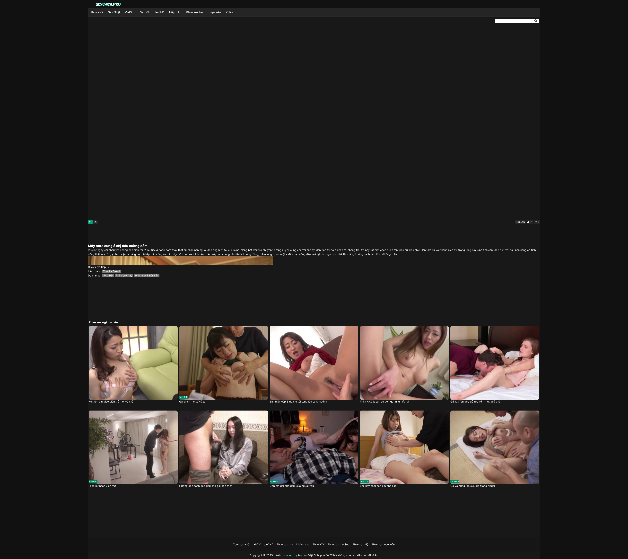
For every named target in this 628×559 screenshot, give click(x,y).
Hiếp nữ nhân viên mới (102, 485)
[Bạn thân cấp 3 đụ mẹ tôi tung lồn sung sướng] (314, 363)
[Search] (535, 20)
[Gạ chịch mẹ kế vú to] (223, 363)
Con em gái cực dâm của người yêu (292, 485)
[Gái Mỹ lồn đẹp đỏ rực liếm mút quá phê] (495, 363)
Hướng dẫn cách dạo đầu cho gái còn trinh (205, 485)
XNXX (229, 12)
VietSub (130, 12)
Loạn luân (215, 12)
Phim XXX (96, 12)
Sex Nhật (114, 12)
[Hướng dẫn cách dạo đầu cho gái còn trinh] (223, 447)
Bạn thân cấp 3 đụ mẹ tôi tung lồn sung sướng (298, 401)
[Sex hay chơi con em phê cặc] (404, 447)
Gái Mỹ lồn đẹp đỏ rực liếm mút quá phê (475, 401)
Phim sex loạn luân (383, 544)
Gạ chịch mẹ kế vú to (192, 401)
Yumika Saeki (111, 271)
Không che (302, 544)
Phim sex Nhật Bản (146, 275)
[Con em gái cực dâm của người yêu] (314, 447)
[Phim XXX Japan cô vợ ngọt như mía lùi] (404, 363)
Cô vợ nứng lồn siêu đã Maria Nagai (472, 485)
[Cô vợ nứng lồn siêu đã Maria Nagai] (495, 447)
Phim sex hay (195, 12)
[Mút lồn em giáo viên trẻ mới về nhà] (133, 363)
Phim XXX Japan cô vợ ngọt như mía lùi (384, 401)
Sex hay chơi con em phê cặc (378, 485)
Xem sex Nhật (241, 544)
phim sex (287, 555)
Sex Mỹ (145, 12)
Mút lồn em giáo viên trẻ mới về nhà (111, 401)
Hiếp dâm (175, 12)
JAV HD (159, 12)
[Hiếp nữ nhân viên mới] (133, 447)
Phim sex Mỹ (360, 544)
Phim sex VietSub (338, 544)
